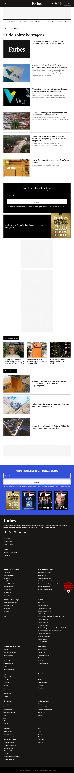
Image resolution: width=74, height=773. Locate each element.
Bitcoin (5, 649)
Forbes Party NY (8, 742)
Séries (40, 677)
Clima (40, 704)
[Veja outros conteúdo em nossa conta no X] (10, 532)
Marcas (5, 721)
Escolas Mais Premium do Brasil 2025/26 (51, 617)
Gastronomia (7, 709)
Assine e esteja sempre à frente (45, 528)
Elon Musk (6, 572)
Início (5, 28)
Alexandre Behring (44, 586)
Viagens (6, 707)
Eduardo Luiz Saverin (45, 572)
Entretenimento (44, 674)
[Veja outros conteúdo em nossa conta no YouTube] (20, 532)
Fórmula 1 (6, 682)
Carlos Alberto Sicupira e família (48, 584)
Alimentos (41, 712)
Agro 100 (41, 602)
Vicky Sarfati (42, 575)
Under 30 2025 (43, 642)
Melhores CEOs (43, 619)
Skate (5, 691)
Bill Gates (6, 595)
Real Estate (51, 22)
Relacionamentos (44, 655)
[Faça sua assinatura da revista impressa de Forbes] (13, 500)
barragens (14, 28)
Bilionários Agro (43, 605)
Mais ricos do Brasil (45, 570)
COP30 (40, 715)
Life (20, 22)
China (40, 737)
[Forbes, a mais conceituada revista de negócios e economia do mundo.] (37, 3)
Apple (5, 617)
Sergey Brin (7, 592)
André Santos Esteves (45, 589)
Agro (8, 22)
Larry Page (7, 589)
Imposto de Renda (9, 669)
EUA (39, 731)
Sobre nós (6, 538)
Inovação (6, 608)
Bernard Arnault (8, 584)
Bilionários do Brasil (64, 22)
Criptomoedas (8, 663)
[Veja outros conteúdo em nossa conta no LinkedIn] (25, 532)
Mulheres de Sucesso (44, 633)
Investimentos (8, 655)
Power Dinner (7, 731)
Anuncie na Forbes (9, 547)
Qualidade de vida (9, 712)
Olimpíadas (7, 693)
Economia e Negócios (11, 647)
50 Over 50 (41, 614)
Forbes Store (7, 541)
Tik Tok (5, 614)
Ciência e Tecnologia (11, 600)
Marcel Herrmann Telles (45, 581)
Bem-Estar (42, 647)
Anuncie (67, 3)
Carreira (14, 22)
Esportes (6, 674)
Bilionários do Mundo (45, 611)
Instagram (6, 611)
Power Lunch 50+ (8, 737)
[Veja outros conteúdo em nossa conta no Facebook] (5, 532)
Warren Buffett (8, 586)
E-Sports (6, 679)
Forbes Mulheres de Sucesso (12, 756)
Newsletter (6, 555)
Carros (5, 724)
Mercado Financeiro (9, 652)
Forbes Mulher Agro (9, 759)
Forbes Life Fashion (9, 740)
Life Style (7, 701)
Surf (4, 688)
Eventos (40, 685)
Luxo (5, 715)
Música (40, 688)
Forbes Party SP (8, 748)
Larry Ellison (7, 581)
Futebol (5, 685)
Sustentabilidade (43, 707)
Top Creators (42, 639)
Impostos (6, 658)
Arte (4, 718)
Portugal (6, 704)
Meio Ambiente (44, 701)
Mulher (37, 22)
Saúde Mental (42, 649)
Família (40, 658)
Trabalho (41, 661)
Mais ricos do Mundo (11, 570)
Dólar (5, 666)
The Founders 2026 (44, 636)
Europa (40, 742)
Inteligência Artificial (10, 602)
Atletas (5, 696)
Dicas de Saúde (43, 663)
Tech (43, 22)
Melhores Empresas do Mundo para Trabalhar (52, 628)
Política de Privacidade (38, 206)
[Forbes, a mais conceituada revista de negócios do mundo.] (37, 520)
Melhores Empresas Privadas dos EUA (50, 631)
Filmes (40, 679)
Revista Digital (8, 544)
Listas (25, 22)
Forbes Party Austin (9, 745)
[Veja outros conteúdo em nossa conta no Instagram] (15, 532)
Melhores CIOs (43, 622)
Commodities (7, 661)
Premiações (42, 691)
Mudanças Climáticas (45, 709)
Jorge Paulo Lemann (44, 578)
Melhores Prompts (9, 605)
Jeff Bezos (6, 578)
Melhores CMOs (43, 625)
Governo (41, 740)
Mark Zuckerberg (8, 575)
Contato (6, 550)
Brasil (40, 734)
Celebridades (42, 682)
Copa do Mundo (8, 677)
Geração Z (41, 652)
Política (41, 728)
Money (31, 22)
